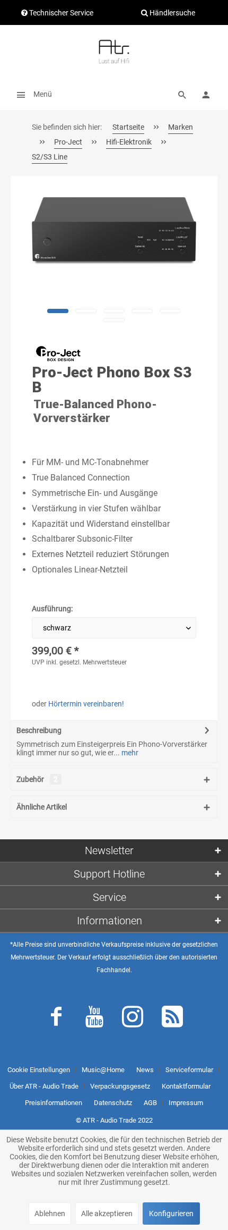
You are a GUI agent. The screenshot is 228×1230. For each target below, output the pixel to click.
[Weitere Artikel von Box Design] (58, 353)
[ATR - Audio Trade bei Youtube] (94, 1019)
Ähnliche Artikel (41, 807)
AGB (150, 1103)
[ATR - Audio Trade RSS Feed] (172, 1019)
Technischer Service (60, 13)
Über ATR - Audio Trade (44, 1086)
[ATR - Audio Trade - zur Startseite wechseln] (114, 51)
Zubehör (37, 779)
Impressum (186, 1103)
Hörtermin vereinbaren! (86, 704)
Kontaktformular (186, 1086)
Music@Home (103, 1070)
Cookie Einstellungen (38, 1070)
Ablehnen (49, 1213)
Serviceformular (189, 1070)
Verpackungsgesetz (120, 1086)
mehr (129, 752)
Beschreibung (39, 730)
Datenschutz (113, 1103)
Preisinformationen (53, 1103)
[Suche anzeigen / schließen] (182, 94)
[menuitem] (31, 94)
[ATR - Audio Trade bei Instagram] (132, 1019)
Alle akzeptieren (107, 1213)
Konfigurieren (171, 1213)
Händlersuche (171, 13)
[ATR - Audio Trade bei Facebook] (56, 1019)
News (145, 1070)
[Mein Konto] (205, 94)
